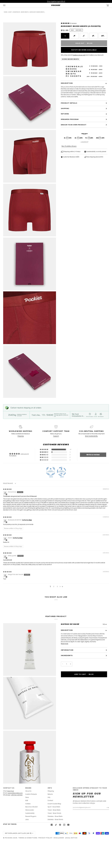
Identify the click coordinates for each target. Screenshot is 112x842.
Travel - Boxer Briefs (54, 810)
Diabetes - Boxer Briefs (55, 816)
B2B (26, 800)
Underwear (16, 12)
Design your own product (73, 125)
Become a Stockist (31, 807)
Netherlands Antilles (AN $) (18, 833)
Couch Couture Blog (54, 804)
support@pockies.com (15, 793)
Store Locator (29, 810)
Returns (65, 114)
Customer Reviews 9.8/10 (71, 157)
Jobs (27, 819)
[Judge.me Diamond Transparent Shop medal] (61, 471)
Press (27, 797)
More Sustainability (91, 436)
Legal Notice (71, 838)
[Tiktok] (56, 825)
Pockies (8, 838)
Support (56, 436)
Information (67, 650)
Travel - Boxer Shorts (54, 813)
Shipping (65, 108)
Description (67, 83)
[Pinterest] (60, 825)
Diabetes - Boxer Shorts (55, 819)
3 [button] (57, 586)
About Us (28, 791)
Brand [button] (28, 788)
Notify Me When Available (83, 50)
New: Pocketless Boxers (69, 146)
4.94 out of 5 (25, 454)
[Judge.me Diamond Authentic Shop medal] (50, 471)
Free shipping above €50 (94, 157)
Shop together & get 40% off (56, 1)
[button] (65, 23)
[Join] (106, 807)
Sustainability (29, 813)
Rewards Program (70, 119)
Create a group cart (79, 55)
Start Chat (10, 791)
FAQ (49, 797)
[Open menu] (6, 5)
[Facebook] (52, 825)
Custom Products (31, 794)
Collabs (28, 804)
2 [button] (53, 586)
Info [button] (50, 788)
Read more (64, 644)
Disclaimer (59, 838)
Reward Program (30, 816)
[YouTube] (68, 825)
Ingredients (67, 655)
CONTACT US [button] (8, 788)
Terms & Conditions (27, 838)
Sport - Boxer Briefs (54, 807)
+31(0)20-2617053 (16, 795)
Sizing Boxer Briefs (70, 59)
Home (5, 12)
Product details (69, 103)
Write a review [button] (93, 454)
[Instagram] (64, 825)
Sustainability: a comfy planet (96, 151)
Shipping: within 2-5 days (71, 151)
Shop (9, 12)
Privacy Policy (45, 838)
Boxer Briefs (25, 12)
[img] (7, 489)
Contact (50, 800)
